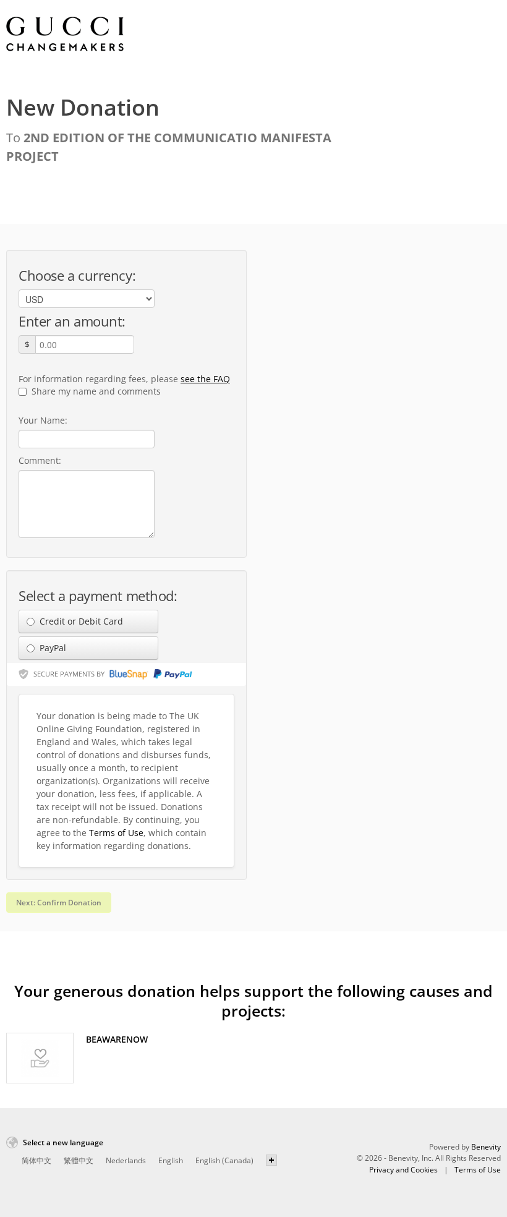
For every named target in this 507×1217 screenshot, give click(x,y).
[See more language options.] (271, 1160)
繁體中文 (78, 1160)
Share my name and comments (95, 391)
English (170, 1160)
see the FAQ (205, 379)
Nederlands (126, 1160)
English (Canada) (224, 1160)
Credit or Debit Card (80, 621)
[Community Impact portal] (65, 34)
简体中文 (36, 1160)
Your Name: (43, 420)
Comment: (40, 460)
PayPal (51, 648)
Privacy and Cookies (403, 1169)
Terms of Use (116, 833)
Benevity (486, 1147)
